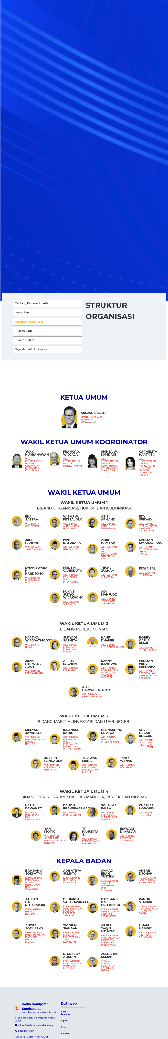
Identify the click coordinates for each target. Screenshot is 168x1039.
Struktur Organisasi (29, 321)
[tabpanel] (84, 686)
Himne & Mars (24, 340)
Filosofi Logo (24, 330)
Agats (64, 1020)
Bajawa (65, 1033)
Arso (63, 1027)
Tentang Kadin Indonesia (32, 303)
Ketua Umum (24, 312)
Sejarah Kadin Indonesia (31, 349)
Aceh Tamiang (65, 1012)
